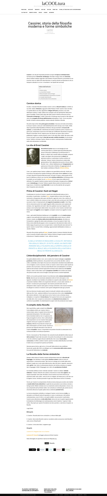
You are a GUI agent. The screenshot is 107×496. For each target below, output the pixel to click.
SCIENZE (45, 12)
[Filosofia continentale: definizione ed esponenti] (31, 471)
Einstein (70, 280)
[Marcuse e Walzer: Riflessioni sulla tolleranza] (53, 471)
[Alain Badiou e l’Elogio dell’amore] (75, 471)
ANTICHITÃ (30, 9)
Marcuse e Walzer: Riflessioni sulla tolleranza (50, 490)
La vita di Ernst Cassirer (45, 92)
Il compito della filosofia (45, 97)
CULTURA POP (24, 12)
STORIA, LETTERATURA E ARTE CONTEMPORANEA (70, 9)
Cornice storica (43, 90)
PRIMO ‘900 (55, 9)
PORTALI (85, 494)
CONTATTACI (66, 494)
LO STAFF (56, 494)
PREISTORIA (23, 9)
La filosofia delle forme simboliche (48, 98)
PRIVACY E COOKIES (73, 494)
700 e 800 (49, 9)
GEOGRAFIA (51, 12)
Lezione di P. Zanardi (32, 435)
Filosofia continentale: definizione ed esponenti (30, 489)
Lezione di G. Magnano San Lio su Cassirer (38, 431)
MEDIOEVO (37, 9)
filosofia (52, 443)
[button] (85, 9)
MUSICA (40, 12)
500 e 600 (43, 9)
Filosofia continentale (50, 33)
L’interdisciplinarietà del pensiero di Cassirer (50, 95)
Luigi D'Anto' (50, 30)
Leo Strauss (48, 179)
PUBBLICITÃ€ (80, 494)
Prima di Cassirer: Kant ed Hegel (47, 93)
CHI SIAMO (61, 494)
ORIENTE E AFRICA (33, 12)
